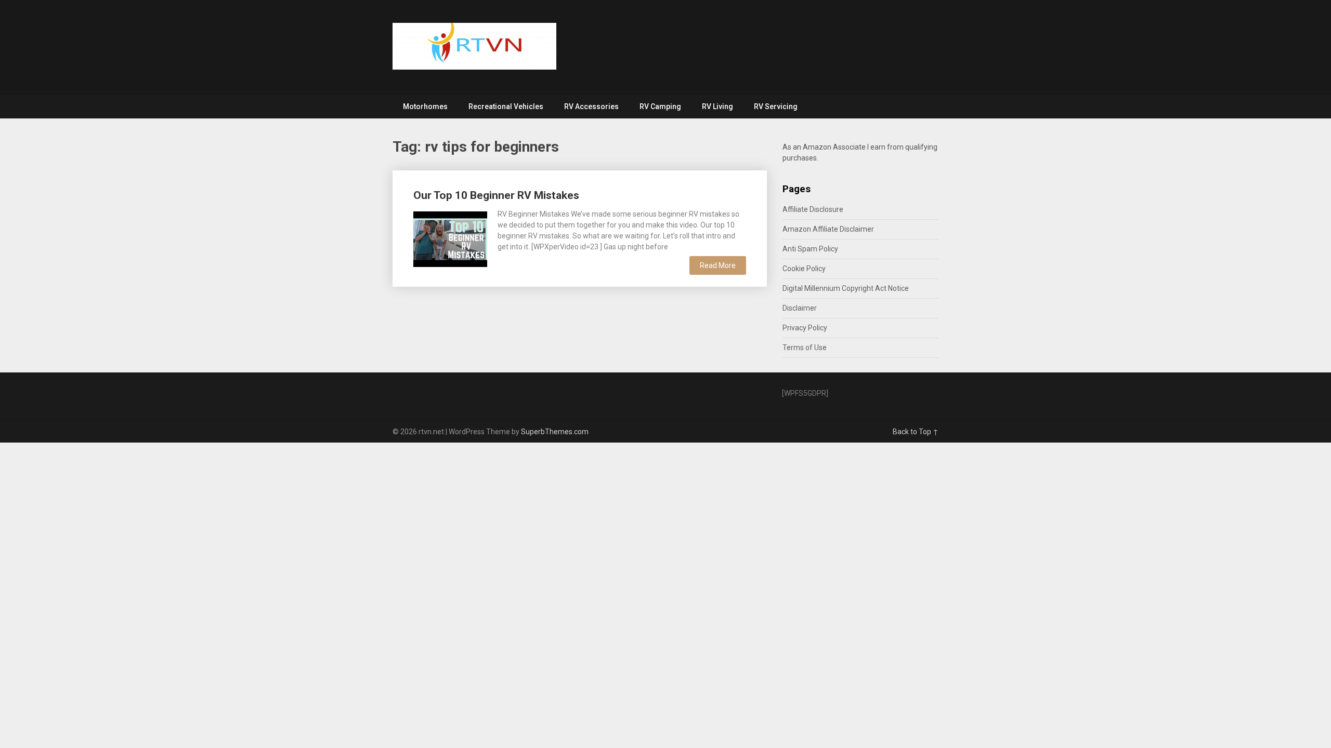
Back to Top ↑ (915, 432)
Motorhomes (425, 106)
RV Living (717, 106)
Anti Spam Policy (810, 249)
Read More (718, 265)
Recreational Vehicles (505, 106)
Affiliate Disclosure (812, 209)
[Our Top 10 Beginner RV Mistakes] (450, 238)
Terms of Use (804, 347)
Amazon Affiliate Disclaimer (828, 229)
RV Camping (660, 106)
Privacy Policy (804, 328)
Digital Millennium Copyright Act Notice (845, 288)
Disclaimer (799, 308)
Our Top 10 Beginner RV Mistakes (496, 195)
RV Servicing (776, 106)
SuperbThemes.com (555, 432)
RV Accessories (591, 106)
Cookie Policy (804, 268)
